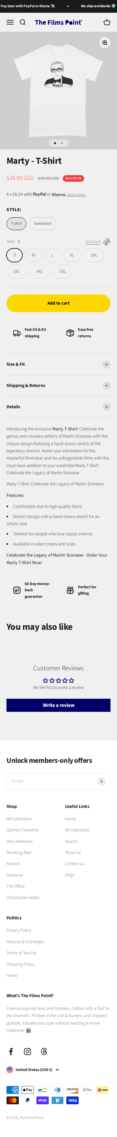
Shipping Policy (20, 964)
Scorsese (14, 875)
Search (71, 841)
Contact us (74, 864)
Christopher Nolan (22, 898)
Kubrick (13, 864)
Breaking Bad (18, 852)
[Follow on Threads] (44, 1051)
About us (73, 852)
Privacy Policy (18, 930)
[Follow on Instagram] (27, 1051)
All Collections (19, 819)
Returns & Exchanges (25, 942)
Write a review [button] (58, 705)
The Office (15, 886)
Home (70, 819)
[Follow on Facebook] (10, 1051)
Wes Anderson (19, 841)
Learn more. (76, 194)
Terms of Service (21, 953)
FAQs (69, 875)
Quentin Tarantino (22, 830)
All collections (77, 830)
